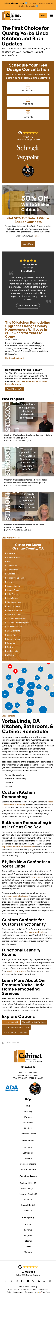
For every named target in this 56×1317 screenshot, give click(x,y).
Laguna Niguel (13, 590)
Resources (28, 1122)
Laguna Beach (13, 586)
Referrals (28, 1241)
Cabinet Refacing (28, 1164)
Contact (28, 1128)
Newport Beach (14, 610)
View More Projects (11, 538)
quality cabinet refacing (17, 896)
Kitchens (28, 1147)
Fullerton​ (11, 574)
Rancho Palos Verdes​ (17, 618)
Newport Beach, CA (28, 1194)
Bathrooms (28, 1153)
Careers (28, 1252)
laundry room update (16, 971)
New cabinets (37, 877)
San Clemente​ (13, 631)
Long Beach (12, 598)
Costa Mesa (12, 570)
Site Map (34, 1287)
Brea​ (9, 561)
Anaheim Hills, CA (28, 1183)
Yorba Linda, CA (11, 1022)
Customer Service (28, 1134)
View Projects (8, 716)
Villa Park (11, 655)
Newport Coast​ (14, 614)
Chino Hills (12, 565)
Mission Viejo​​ (13, 606)
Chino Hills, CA (28, 1205)
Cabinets (28, 1158)
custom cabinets (36, 932)
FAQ (28, 1106)
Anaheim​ (11, 553)
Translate (45, 1292)
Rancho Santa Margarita (18, 623)
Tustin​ (10, 647)
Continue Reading (13, 358)
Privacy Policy (24, 1287)
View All (28, 1211)
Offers (28, 1246)
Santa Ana (11, 635)
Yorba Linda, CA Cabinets (15, 1032)
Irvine (9, 582)
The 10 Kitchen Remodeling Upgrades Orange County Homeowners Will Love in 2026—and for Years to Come (27, 329)
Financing (28, 1111)
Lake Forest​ (12, 594)
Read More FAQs (14, 389)
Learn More (28, 244)
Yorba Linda (12, 651)
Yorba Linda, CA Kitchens (34, 1022)
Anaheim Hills (13, 557)
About (28, 1224)
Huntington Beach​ (15, 578)
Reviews (28, 1230)
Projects (28, 1235)
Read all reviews (28, 306)
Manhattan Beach (15, 602)
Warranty (28, 1117)
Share (38, 236)
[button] (10, 666)
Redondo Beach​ (14, 627)
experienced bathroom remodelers (18, 847)
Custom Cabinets (28, 1169)
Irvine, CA (28, 1199)
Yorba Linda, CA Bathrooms (16, 1027)
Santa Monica (13, 639)
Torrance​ (11, 643)
